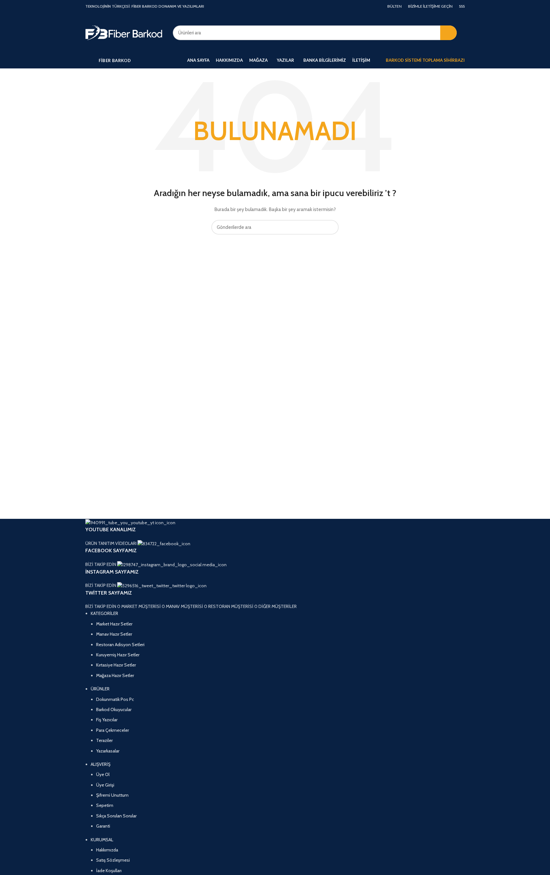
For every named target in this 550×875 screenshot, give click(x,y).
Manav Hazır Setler (114, 634)
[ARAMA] (448, 32)
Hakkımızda (107, 850)
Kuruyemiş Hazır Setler (117, 655)
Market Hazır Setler (114, 624)
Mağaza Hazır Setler (115, 675)
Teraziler (104, 740)
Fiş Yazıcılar (106, 720)
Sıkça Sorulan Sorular (116, 816)
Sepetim (104, 805)
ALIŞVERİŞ (100, 764)
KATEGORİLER (104, 613)
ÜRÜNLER (100, 689)
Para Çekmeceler (112, 730)
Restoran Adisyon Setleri (120, 644)
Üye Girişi (105, 785)
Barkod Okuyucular (113, 709)
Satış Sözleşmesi (113, 860)
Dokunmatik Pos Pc (115, 699)
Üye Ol (102, 774)
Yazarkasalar (107, 751)
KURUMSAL (102, 840)
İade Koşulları (109, 870)
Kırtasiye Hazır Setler (116, 665)
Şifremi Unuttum (112, 795)
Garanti (103, 826)
